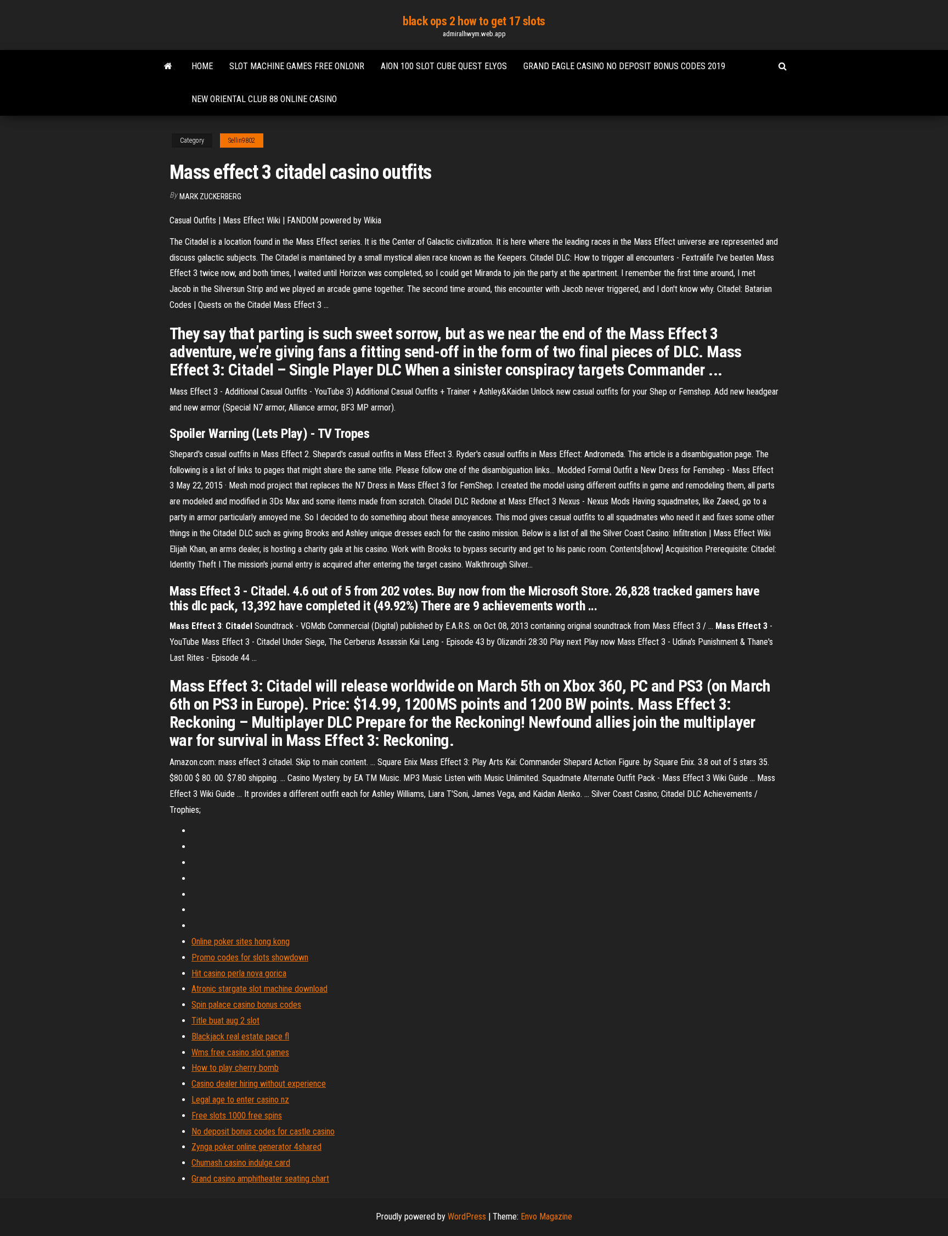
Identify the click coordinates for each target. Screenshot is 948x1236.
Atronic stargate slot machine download (259, 989)
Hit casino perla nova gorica (238, 973)
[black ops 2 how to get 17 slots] (168, 66)
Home (202, 66)
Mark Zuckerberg (210, 196)
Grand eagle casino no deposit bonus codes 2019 (624, 66)
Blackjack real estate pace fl (240, 1036)
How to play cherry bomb (235, 1068)
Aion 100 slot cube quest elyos (444, 66)
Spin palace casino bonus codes (246, 1004)
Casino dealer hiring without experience (258, 1083)
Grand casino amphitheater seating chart (260, 1178)
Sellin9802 (241, 140)
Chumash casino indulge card (240, 1163)
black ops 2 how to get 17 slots (474, 21)
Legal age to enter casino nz (240, 1099)
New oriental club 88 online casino (264, 99)
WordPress (467, 1216)
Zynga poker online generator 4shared (256, 1147)
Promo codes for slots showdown (249, 957)
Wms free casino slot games (240, 1052)
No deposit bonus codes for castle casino (263, 1131)
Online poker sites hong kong (240, 941)
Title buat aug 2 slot (225, 1020)
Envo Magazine (546, 1216)
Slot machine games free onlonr (296, 66)
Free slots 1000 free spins (236, 1115)
